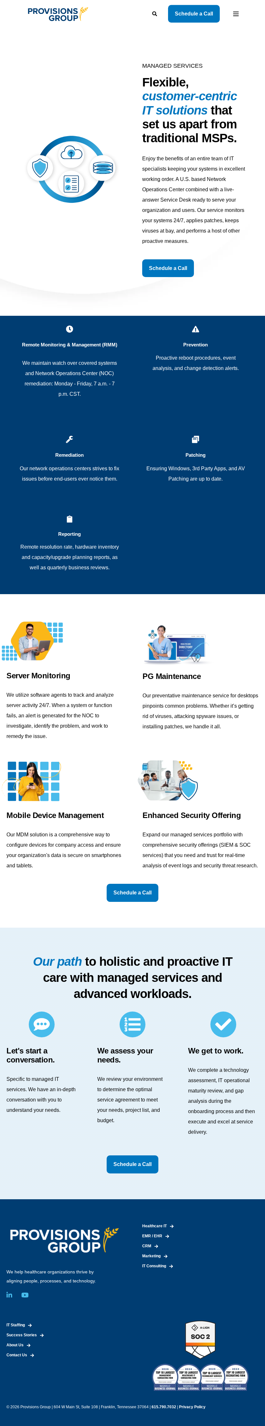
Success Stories (21, 1335)
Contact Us (16, 1355)
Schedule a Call (194, 13)
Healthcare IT (154, 1226)
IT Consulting (154, 1266)
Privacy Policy (192, 1407)
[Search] (155, 13)
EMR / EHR (152, 1236)
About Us (15, 1345)
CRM (146, 1246)
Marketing (151, 1256)
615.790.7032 (164, 1407)
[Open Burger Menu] (235, 13)
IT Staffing (15, 1325)
